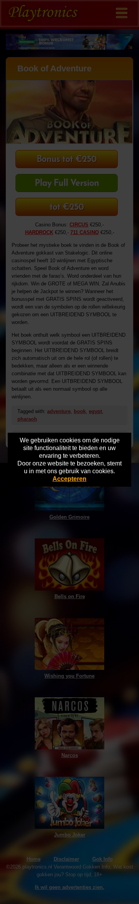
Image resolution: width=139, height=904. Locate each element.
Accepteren (69, 479)
